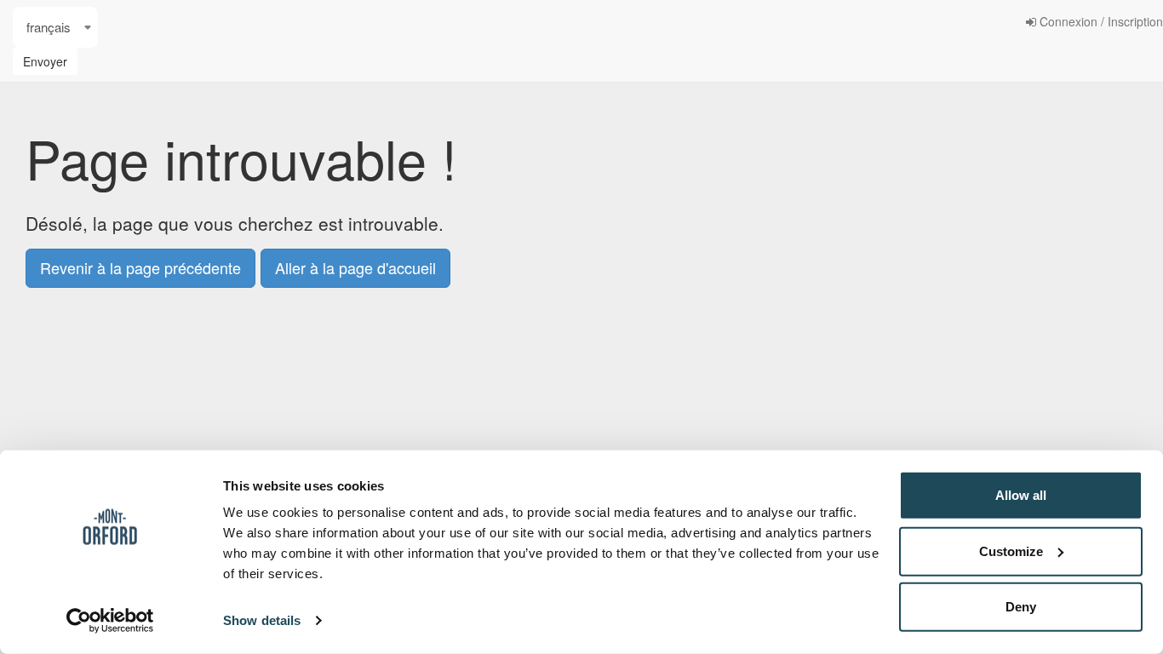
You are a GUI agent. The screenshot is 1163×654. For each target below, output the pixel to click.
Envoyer (45, 61)
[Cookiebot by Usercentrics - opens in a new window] (110, 621)
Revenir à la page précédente (140, 267)
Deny (1020, 607)
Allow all (1020, 495)
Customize (1011, 550)
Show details (262, 620)
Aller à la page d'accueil (355, 267)
